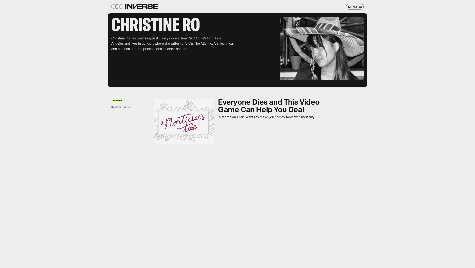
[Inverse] (141, 6)
